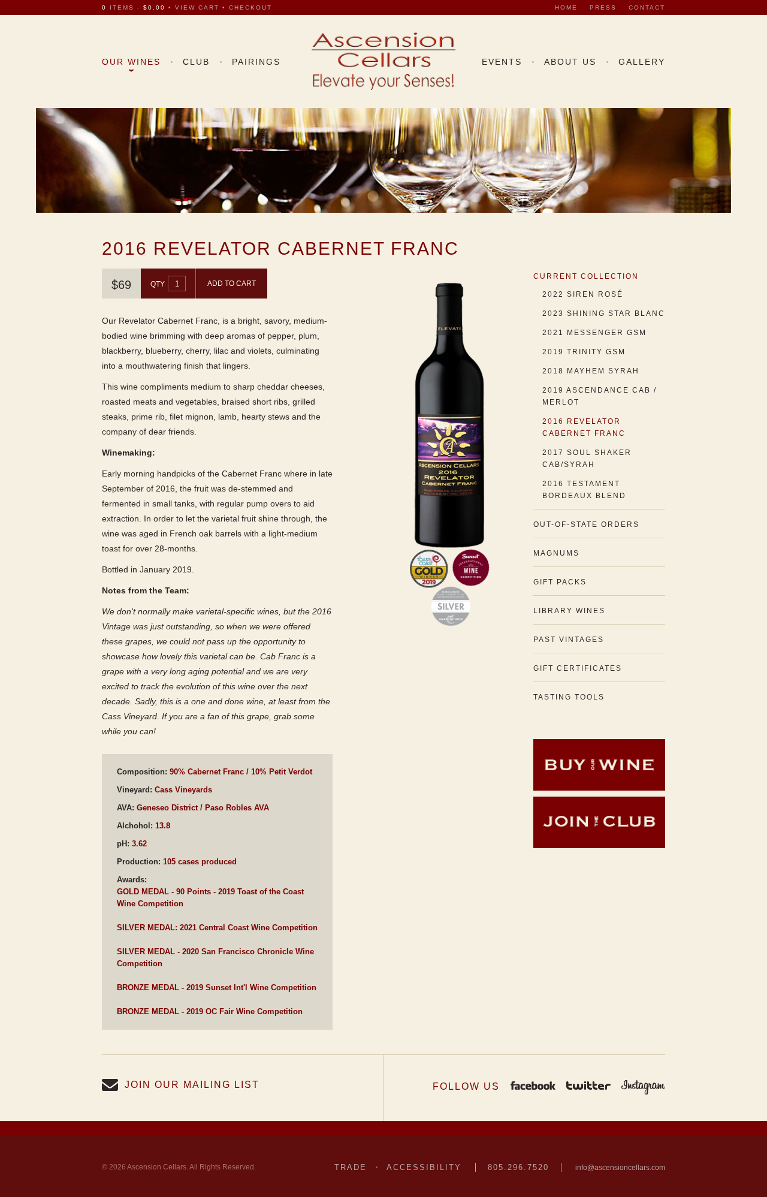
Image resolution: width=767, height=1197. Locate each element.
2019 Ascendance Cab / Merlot (599, 396)
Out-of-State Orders (586, 524)
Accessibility (423, 1167)
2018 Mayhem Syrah (590, 371)
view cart (197, 7)
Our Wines (131, 62)
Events (502, 62)
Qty (157, 284)
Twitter (588, 1087)
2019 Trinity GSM (584, 352)
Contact (647, 7)
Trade (350, 1167)
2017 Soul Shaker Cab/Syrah (587, 458)
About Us (570, 62)
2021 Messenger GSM (594, 332)
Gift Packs (560, 582)
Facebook (533, 1087)
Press (603, 7)
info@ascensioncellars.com (620, 1167)
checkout (250, 7)
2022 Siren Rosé (582, 294)
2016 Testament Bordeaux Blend (584, 490)
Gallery (641, 62)
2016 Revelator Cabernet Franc (584, 427)
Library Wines (569, 611)
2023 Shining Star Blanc (603, 313)
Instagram (643, 1087)
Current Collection (586, 276)
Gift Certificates (577, 668)
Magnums (556, 553)
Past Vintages (568, 639)
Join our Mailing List (192, 1085)
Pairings (256, 62)
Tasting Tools (569, 697)
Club (196, 62)
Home (566, 7)
